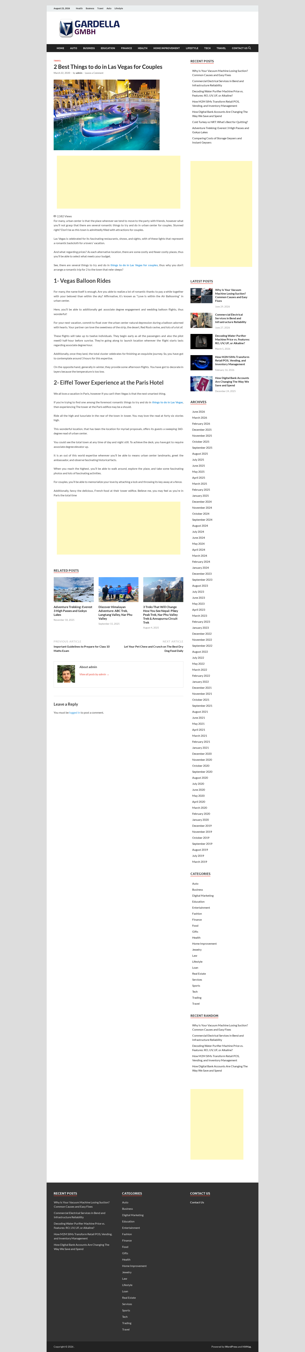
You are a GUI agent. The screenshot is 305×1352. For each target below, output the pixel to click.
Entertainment (201, 907)
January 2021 (200, 747)
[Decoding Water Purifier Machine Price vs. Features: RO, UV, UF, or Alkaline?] (201, 336)
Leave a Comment (94, 72)
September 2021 (202, 705)
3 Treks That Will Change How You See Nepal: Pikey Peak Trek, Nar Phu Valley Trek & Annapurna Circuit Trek (160, 614)
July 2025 (198, 459)
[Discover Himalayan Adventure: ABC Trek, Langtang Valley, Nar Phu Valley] (118, 590)
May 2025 (198, 471)
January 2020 (200, 819)
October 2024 (200, 513)
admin (79, 72)
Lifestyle (119, 8)
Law (194, 955)
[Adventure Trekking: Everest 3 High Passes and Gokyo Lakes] (74, 590)
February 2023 (201, 621)
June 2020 (198, 789)
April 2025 (198, 477)
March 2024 (199, 555)
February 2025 (201, 489)
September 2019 (202, 843)
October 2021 (200, 699)
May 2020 (198, 795)
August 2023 (200, 585)
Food (195, 925)
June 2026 (198, 411)
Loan (195, 967)
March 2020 (199, 807)
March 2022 (199, 669)
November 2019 (202, 831)
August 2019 (200, 849)
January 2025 (200, 495)
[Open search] (249, 48)
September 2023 (202, 579)
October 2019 (200, 837)
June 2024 (198, 537)
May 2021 (198, 723)
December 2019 (202, 825)
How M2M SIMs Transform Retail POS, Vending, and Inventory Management (232, 360)
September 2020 (202, 771)
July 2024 (198, 531)
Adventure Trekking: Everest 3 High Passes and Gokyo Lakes (73, 611)
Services (197, 979)
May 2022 (198, 663)
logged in (74, 712)
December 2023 (202, 573)
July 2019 (198, 855)
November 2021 (202, 693)
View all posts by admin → (94, 674)
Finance (126, 48)
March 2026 (199, 417)
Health (79, 8)
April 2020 (198, 801)
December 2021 (202, 687)
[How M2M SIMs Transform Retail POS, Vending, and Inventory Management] (201, 357)
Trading (196, 997)
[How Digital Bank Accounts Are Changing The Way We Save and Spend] (201, 378)
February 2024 (201, 561)
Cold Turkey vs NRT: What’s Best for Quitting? (220, 122)
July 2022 (198, 657)
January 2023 (200, 627)
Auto (109, 8)
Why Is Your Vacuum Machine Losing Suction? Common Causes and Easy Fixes (231, 295)
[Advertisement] (118, 182)
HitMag (247, 1346)
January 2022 (200, 681)
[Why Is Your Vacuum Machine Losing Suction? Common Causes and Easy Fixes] (201, 290)
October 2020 (200, 765)
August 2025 (200, 453)
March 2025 (199, 483)
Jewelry (197, 949)
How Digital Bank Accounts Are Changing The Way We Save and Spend (232, 381)
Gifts (195, 931)
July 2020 (198, 783)
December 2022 (202, 633)
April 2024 (198, 549)
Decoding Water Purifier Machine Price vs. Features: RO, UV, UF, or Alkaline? (232, 339)
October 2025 (200, 441)
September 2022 (202, 645)
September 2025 (202, 447)
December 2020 (202, 753)
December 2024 (202, 501)
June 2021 (198, 717)
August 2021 (200, 711)
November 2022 (202, 639)
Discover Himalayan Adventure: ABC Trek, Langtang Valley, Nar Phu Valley (115, 612)
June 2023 (198, 597)
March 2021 (199, 735)
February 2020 (201, 813)
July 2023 (198, 591)
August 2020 (200, 777)
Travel (100, 8)
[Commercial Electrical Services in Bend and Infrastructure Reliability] (201, 314)
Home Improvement (166, 48)
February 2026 (201, 423)
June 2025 (198, 465)
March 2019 (199, 861)
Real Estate (199, 973)
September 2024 (202, 519)
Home (60, 48)
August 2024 (200, 525)
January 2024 (200, 567)
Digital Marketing (203, 895)
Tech (207, 48)
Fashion (197, 913)
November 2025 (202, 435)
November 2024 (202, 507)
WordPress (231, 1346)
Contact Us (239, 48)
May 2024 (198, 543)
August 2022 (200, 651)
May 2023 (198, 603)
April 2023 (198, 609)
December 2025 (202, 429)
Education (108, 48)
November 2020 (202, 759)
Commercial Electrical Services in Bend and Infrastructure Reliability (230, 318)
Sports (196, 985)
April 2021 (198, 729)
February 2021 (201, 741)
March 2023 (199, 615)
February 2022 (201, 675)
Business (90, 8)
